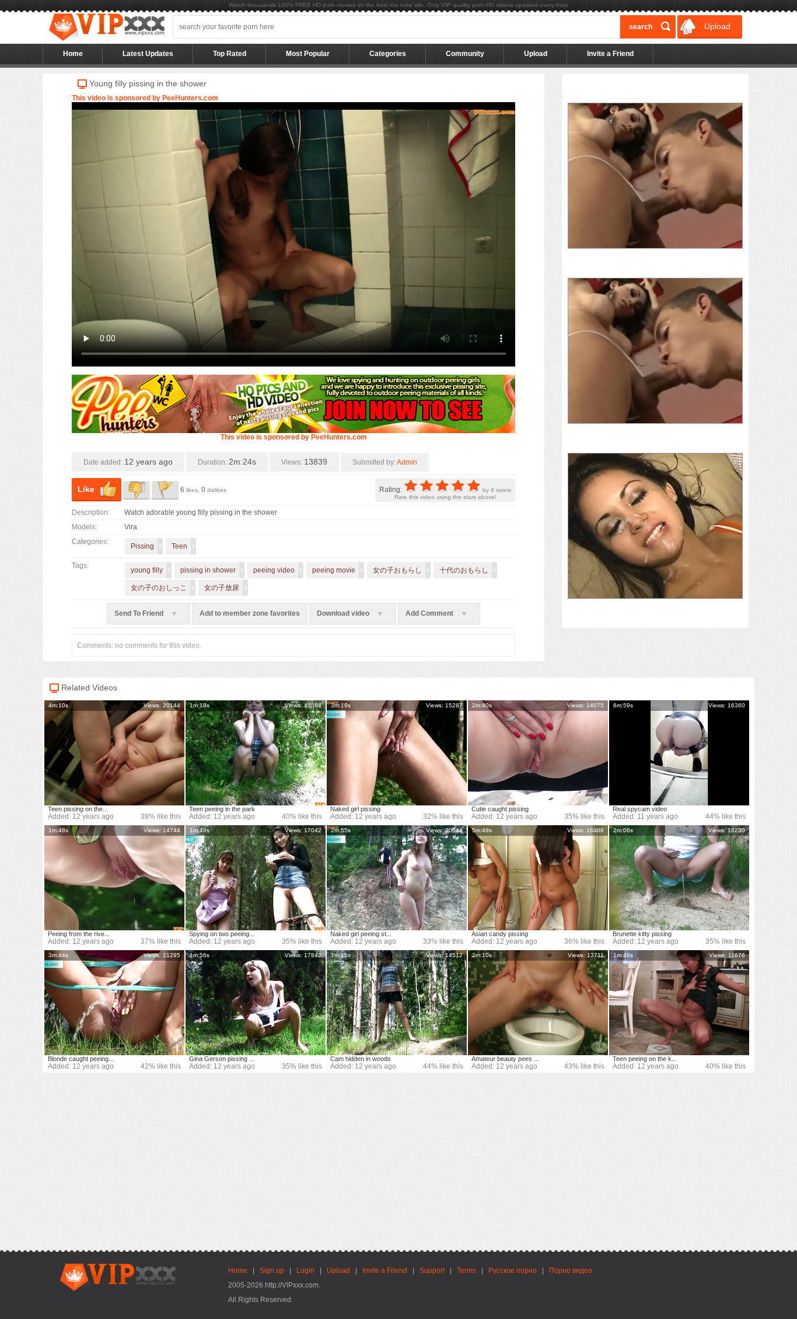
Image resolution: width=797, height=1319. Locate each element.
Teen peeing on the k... (645, 1058)
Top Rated (229, 54)
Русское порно (512, 1270)
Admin (407, 462)
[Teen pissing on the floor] (114, 752)
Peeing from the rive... (79, 933)
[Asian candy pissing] (538, 877)
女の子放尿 (221, 588)
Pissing (142, 546)
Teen (179, 546)
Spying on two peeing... (221, 933)
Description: (91, 512)
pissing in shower (208, 570)
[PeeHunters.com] (293, 431)
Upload (716, 26)
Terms (466, 1270)
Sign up (272, 1270)
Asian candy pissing (499, 933)
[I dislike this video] (136, 490)
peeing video (274, 570)
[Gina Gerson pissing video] (256, 1002)
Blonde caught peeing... (81, 1058)
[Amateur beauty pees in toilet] (538, 1002)
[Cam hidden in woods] (397, 1002)
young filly (147, 570)
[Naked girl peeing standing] (397, 877)
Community (465, 54)
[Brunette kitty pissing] (679, 877)
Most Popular (308, 54)
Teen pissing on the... (78, 808)
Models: (84, 527)
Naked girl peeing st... (360, 933)
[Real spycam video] (679, 752)
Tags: (80, 565)
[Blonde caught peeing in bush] (114, 1002)
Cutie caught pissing (500, 808)
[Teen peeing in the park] (256, 752)
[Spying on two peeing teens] (256, 877)
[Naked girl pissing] (397, 752)
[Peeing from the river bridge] (114, 877)
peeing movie (333, 570)
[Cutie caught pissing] (538, 752)
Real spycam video (640, 808)
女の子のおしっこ (159, 588)
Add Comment (430, 613)
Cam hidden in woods (360, 1058)
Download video (344, 613)
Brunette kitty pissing (642, 933)
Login (305, 1270)
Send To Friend (139, 613)
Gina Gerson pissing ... (221, 1058)
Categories (387, 54)
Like (86, 489)
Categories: (90, 542)
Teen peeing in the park (222, 808)
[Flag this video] (165, 490)
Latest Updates (148, 54)
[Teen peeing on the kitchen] (679, 1002)
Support (432, 1270)
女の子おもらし (397, 570)
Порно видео (570, 1270)
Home (73, 54)
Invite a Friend (610, 54)
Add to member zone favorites (250, 613)
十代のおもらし (463, 570)
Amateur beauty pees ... (505, 1058)
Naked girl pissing (355, 808)
